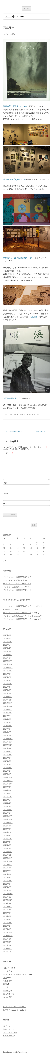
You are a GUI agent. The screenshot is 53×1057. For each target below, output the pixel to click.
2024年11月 (8, 703)
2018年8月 (7, 945)
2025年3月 (7, 690)
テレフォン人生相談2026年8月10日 (17, 606)
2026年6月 (7, 642)
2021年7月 (7, 832)
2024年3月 (7, 729)
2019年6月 (7, 913)
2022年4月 (7, 803)
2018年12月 (8, 932)
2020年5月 (7, 878)
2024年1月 (7, 735)
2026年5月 (7, 645)
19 (17, 551)
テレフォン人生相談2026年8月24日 (17, 590)
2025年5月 (7, 684)
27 (24, 555)
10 (4, 548)
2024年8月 (7, 713)
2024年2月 (7, 732)
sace (36, 616)
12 (17, 548)
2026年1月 (7, 658)
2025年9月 (7, 671)
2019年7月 (7, 910)
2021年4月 (7, 842)
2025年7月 (7, 677)
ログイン (6, 1026)
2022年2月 (7, 810)
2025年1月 (7, 697)
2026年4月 (7, 648)
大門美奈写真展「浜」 (12, 398)
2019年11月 (8, 897)
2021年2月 (7, 848)
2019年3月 (7, 923)
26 (17, 555)
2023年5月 (7, 761)
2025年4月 (7, 687)
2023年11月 (8, 742)
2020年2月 (7, 887)
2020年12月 (8, 855)
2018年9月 (7, 942)
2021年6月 (7, 836)
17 (4, 551)
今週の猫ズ (7, 609)
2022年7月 (7, 794)
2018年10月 (8, 939)
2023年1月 (7, 774)
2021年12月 (8, 816)
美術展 (6, 991)
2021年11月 (8, 819)
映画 (5, 984)
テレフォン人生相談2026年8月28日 (17, 577)
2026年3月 (7, 651)
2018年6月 (7, 952)
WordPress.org (9, 1036)
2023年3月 (7, 768)
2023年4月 (7, 764)
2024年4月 (7, 726)
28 (31, 555)
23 (44, 551)
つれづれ (6, 968)
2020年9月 (7, 865)
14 (31, 548)
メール (6, 493)
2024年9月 (7, 710)
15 (37, 548)
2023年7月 (7, 755)
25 (11, 555)
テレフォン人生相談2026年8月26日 (17, 584)
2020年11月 (8, 858)
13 (24, 548)
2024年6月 (7, 719)
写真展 (15, 414)
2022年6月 (7, 797)
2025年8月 (7, 674)
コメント (8, 453)
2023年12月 (8, 739)
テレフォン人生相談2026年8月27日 (17, 580)
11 (11, 548)
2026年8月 (7, 635)
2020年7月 (7, 871)
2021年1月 (7, 852)
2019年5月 (7, 916)
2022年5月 (7, 800)
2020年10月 (8, 861)
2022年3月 (7, 806)
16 (44, 548)
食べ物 (6, 997)
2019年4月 (7, 920)
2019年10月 (8, 900)
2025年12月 (8, 661)
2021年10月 (8, 823)
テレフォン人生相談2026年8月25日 (17, 587)
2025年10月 (8, 668)
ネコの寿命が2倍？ (12, 431)
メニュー (26, 8)
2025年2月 (7, 693)
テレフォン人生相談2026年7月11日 (17, 616)
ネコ (5, 978)
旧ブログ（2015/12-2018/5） (14, 1007)
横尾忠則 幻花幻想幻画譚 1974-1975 (19, 258)
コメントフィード (10, 1033)
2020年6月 (7, 874)
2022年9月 (7, 787)
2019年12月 (8, 894)
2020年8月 (7, 868)
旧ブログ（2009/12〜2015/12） (15, 1010)
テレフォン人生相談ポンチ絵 (14, 974)
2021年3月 (7, 845)
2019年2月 (7, 926)
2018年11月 (8, 936)
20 (24, 551)
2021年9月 (7, 826)
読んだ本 (6, 994)
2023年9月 (7, 748)
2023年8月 (7, 752)
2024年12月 (8, 700)
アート (6, 971)
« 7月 (5, 561)
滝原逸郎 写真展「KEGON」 (16, 106)
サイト (6, 504)
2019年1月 (7, 929)
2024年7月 (7, 716)
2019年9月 (7, 903)
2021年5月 (7, 839)
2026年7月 (7, 639)
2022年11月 (8, 781)
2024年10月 (8, 706)
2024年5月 (7, 722)
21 (31, 551)
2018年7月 (7, 949)
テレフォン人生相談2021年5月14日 (17, 613)
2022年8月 (7, 790)
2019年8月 (7, 907)
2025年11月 (8, 664)
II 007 (36, 606)
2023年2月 (7, 771)
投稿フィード (8, 1029)
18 (11, 551)
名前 (5, 483)
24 (4, 555)
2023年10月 (8, 745)
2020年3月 (7, 884)
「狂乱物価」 (33, 317)
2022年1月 (7, 813)
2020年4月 (7, 881)
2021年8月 (7, 829)
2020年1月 (7, 890)
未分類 (6, 987)
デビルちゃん (43, 431)
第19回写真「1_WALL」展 (14, 179)
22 (37, 551)
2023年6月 (7, 758)
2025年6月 (7, 681)
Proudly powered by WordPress (15, 1052)
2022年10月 (8, 784)
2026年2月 (7, 655)
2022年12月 (8, 777)
